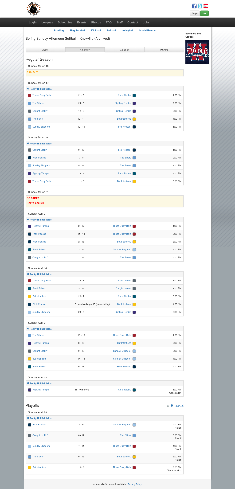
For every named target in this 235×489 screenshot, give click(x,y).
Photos (96, 22)
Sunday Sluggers (41, 126)
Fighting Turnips (123, 103)
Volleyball (127, 30)
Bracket (177, 405)
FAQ (109, 22)
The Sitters (37, 103)
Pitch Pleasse (124, 126)
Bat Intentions (124, 118)
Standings (124, 49)
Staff (119, 22)
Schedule (85, 49)
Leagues (47, 22)
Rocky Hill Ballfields (40, 88)
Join (204, 13)
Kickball (96, 30)
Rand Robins (124, 95)
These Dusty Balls (41, 95)
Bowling (59, 30)
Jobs (146, 22)
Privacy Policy (135, 484)
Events (81, 22)
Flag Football (77, 30)
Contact (132, 22)
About (45, 49)
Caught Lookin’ (40, 110)
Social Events (147, 30)
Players (164, 49)
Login (195, 13)
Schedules (65, 22)
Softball (111, 30)
